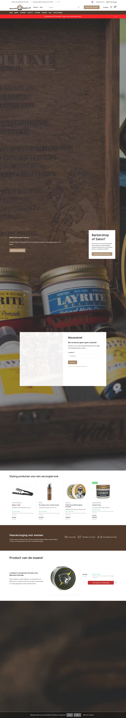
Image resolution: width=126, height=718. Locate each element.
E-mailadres (71, 352)
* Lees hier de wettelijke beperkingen (77, 366)
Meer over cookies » (88, 715)
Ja (69, 715)
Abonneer (72, 362)
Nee (77, 715)
